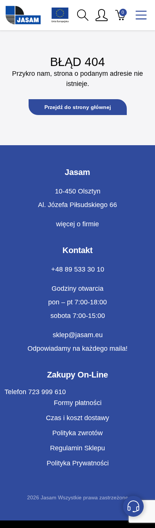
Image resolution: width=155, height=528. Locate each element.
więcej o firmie (77, 224)
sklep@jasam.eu (78, 335)
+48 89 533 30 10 (77, 269)
